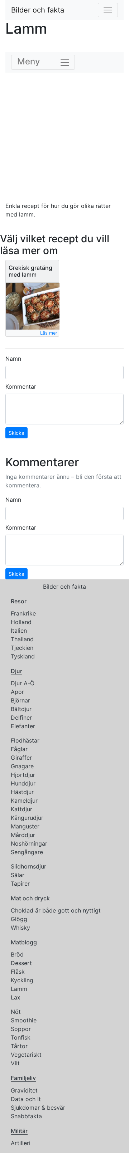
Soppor (21, 1028)
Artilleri (20, 1143)
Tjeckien (22, 647)
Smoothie (24, 1020)
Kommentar (20, 386)
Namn (13, 358)
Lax (15, 997)
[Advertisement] (64, 137)
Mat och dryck (30, 898)
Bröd (17, 954)
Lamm (19, 988)
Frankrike (23, 613)
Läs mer (48, 333)
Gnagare (22, 766)
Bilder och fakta (37, 10)
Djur (16, 671)
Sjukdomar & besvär (38, 1107)
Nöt (16, 1011)
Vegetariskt (26, 1054)
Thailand (22, 639)
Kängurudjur (27, 817)
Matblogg (24, 942)
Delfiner (21, 717)
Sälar (17, 875)
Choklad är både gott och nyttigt (56, 910)
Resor (19, 601)
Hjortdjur (23, 774)
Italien (19, 630)
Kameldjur (24, 800)
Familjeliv (23, 1077)
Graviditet (24, 1090)
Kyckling (22, 980)
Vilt (15, 1063)
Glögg (19, 919)
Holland (21, 622)
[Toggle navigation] (108, 10)
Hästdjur (22, 792)
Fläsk (18, 971)
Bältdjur (21, 708)
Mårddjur (23, 834)
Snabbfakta (26, 1116)
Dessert (21, 963)
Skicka (16, 433)
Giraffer (21, 757)
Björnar (20, 700)
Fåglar (19, 749)
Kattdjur (21, 809)
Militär (19, 1130)
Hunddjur (23, 783)
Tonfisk (20, 1037)
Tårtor (19, 1046)
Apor (17, 691)
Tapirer (20, 883)
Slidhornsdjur (28, 866)
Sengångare (27, 852)
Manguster (25, 826)
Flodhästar (25, 740)
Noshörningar (29, 843)
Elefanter (23, 726)
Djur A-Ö (22, 683)
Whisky (20, 927)
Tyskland (23, 656)
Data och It (26, 1099)
